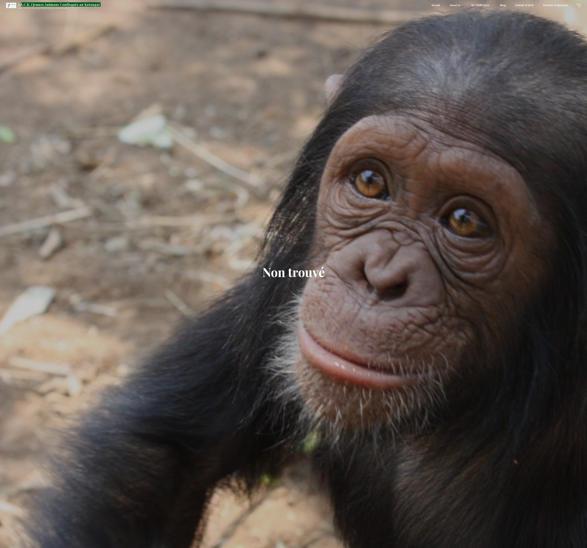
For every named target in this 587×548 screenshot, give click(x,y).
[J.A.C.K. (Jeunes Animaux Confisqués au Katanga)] (11, 5)
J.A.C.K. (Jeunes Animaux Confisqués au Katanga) (59, 4)
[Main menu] (578, 5)
